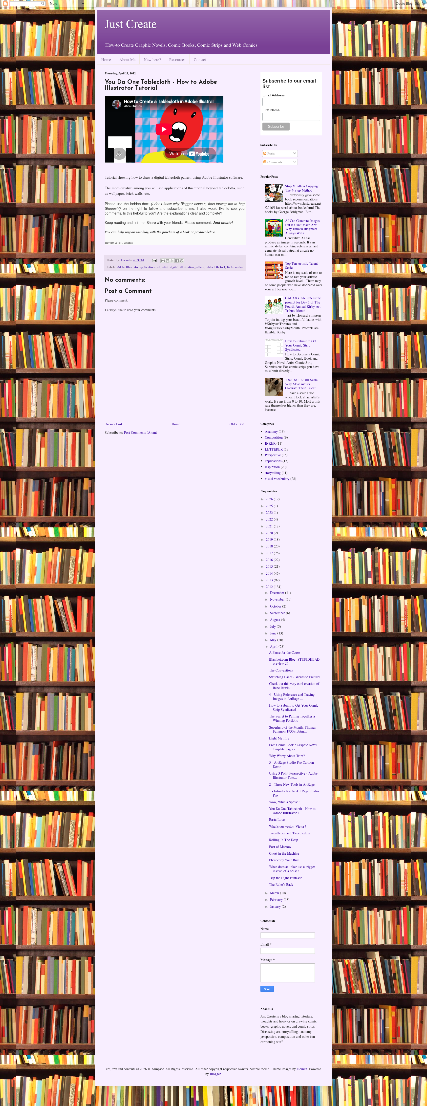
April (274, 646)
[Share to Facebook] (176, 260)
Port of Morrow (280, 846)
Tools (230, 267)
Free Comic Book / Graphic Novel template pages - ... (293, 746)
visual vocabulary (277, 478)
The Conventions (281, 670)
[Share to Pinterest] (181, 260)
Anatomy (271, 431)
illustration (187, 267)
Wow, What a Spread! (284, 802)
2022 (270, 519)
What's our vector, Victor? (287, 826)
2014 (270, 573)
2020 (270, 532)
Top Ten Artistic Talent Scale (301, 265)
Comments (274, 162)
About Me (127, 59)
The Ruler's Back (281, 884)
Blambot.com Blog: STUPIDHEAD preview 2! (294, 661)
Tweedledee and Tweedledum (289, 833)
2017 (270, 553)
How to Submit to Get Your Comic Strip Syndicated (300, 345)
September (278, 612)
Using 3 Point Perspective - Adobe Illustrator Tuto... (293, 775)
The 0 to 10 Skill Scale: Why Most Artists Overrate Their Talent (302, 383)
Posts (270, 153)
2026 (270, 499)
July (273, 626)
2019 (270, 539)
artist (165, 267)
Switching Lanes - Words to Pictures (294, 676)
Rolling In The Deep (283, 839)
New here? (152, 59)
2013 (270, 580)
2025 (270, 505)
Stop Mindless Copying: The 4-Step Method (302, 188)
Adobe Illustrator (127, 267)
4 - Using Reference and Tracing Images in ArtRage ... (292, 696)
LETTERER (274, 449)
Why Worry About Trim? (287, 755)
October (276, 606)
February (277, 899)
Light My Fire (279, 738)
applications (147, 267)
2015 (270, 566)
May (273, 639)
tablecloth (212, 267)
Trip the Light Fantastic (285, 877)
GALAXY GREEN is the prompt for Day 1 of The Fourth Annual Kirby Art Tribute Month (303, 304)
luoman (302, 1068)
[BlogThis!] (167, 260)
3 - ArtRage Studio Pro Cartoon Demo (291, 764)
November (278, 599)
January (276, 906)
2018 (270, 546)
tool (222, 267)
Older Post (237, 424)
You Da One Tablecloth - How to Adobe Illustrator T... (292, 810)
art (158, 267)
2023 (270, 512)
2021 (270, 526)
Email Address (273, 95)
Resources (177, 59)
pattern (199, 267)
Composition (274, 437)
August (275, 619)
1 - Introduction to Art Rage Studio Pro (294, 793)
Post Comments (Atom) (140, 432)
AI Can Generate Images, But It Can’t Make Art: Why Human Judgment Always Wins (302, 226)
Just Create (131, 23)
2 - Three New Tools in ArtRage (292, 784)
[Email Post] (154, 260)
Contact (200, 59)
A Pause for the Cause (284, 652)
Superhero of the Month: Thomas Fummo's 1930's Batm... (292, 729)
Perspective (273, 455)
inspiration (272, 466)
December (277, 592)
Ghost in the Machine (284, 853)
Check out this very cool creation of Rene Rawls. (294, 685)
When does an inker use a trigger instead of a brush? (292, 868)
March (275, 892)
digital (174, 267)
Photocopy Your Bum (284, 860)
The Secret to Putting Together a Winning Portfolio (292, 718)
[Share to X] (172, 260)
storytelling (273, 472)
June (273, 633)
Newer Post (114, 424)
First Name (271, 110)
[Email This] (162, 260)
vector (239, 267)
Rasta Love (277, 819)
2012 (270, 586)
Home (106, 59)
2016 (270, 559)
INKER (270, 443)
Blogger (215, 1073)
